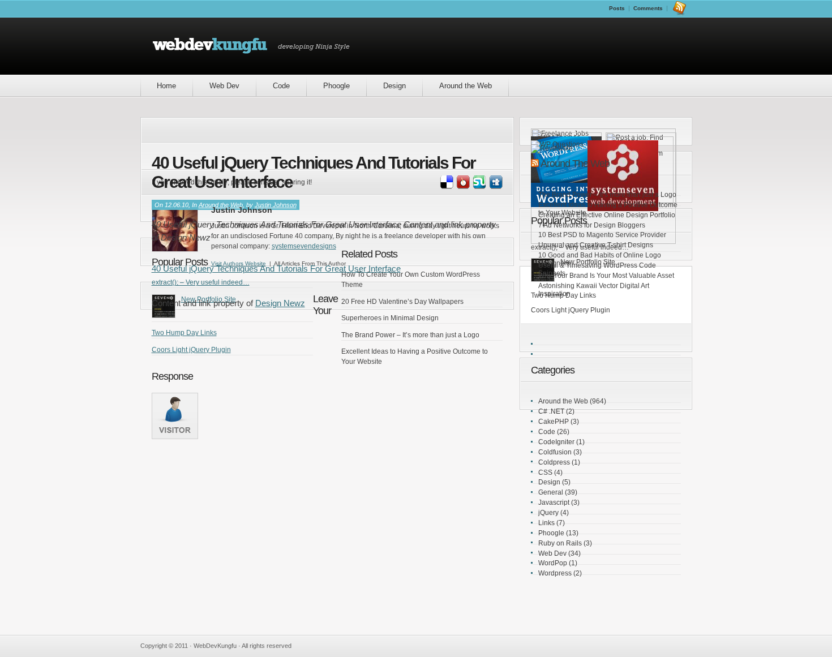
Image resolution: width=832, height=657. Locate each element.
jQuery (548, 513)
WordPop (552, 563)
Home (166, 85)
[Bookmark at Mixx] (462, 187)
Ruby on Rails (560, 543)
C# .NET (551, 411)
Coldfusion (555, 452)
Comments (648, 8)
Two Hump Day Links (184, 333)
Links (546, 523)
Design (394, 85)
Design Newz (280, 303)
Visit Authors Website (238, 263)
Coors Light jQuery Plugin (191, 350)
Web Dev (224, 85)
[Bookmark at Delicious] (446, 187)
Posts (617, 8)
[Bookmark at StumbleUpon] (478, 187)
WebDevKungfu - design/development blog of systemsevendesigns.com (255, 46)
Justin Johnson (276, 204)
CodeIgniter (556, 442)
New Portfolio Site (587, 262)
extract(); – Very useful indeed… (201, 282)
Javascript (553, 502)
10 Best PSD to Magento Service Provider (602, 235)
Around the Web (465, 85)
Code (281, 85)
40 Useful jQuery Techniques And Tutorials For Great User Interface (276, 268)
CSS (545, 472)
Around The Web (575, 163)
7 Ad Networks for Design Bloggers (591, 225)
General (550, 492)
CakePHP (553, 422)
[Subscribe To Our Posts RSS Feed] (679, 8)
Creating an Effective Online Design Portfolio (606, 215)
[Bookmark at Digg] (495, 187)
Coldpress (554, 462)
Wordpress (555, 573)
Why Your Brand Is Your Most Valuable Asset (606, 276)
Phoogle (336, 85)
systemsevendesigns (304, 246)
